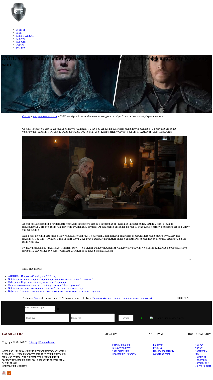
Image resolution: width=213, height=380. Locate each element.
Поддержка (201, 359)
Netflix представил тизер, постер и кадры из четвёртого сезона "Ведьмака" (50, 279)
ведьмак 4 (146, 298)
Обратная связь (161, 353)
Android (20, 38)
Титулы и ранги (121, 344)
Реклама (157, 347)
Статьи (26, 116)
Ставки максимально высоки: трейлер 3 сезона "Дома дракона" (44, 285)
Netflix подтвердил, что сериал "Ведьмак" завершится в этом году (45, 288)
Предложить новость (124, 353)
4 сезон (107, 298)
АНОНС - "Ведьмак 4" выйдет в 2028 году (32, 276)
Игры (19, 32)
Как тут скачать (199, 346)
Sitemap (33, 342)
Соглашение (202, 362)
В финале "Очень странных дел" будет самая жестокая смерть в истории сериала (54, 291)
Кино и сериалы (25, 35)
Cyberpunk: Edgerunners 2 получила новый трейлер (37, 282)
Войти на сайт (203, 365)
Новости (21, 41)
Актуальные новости (45, 116)
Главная (20, 29)
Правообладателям (163, 350)
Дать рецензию (120, 350)
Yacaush (38, 298)
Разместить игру (121, 347)
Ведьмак (97, 298)
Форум (20, 44)
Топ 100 (20, 47)
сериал (116, 298)
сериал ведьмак (130, 298)
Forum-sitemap (47, 342)
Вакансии (200, 356)
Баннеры (158, 344)
